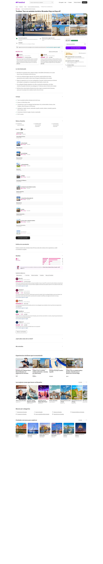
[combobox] (42, 2)
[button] (34, 25)
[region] (24, 363)
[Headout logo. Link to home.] (20, 2)
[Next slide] (62, 51)
